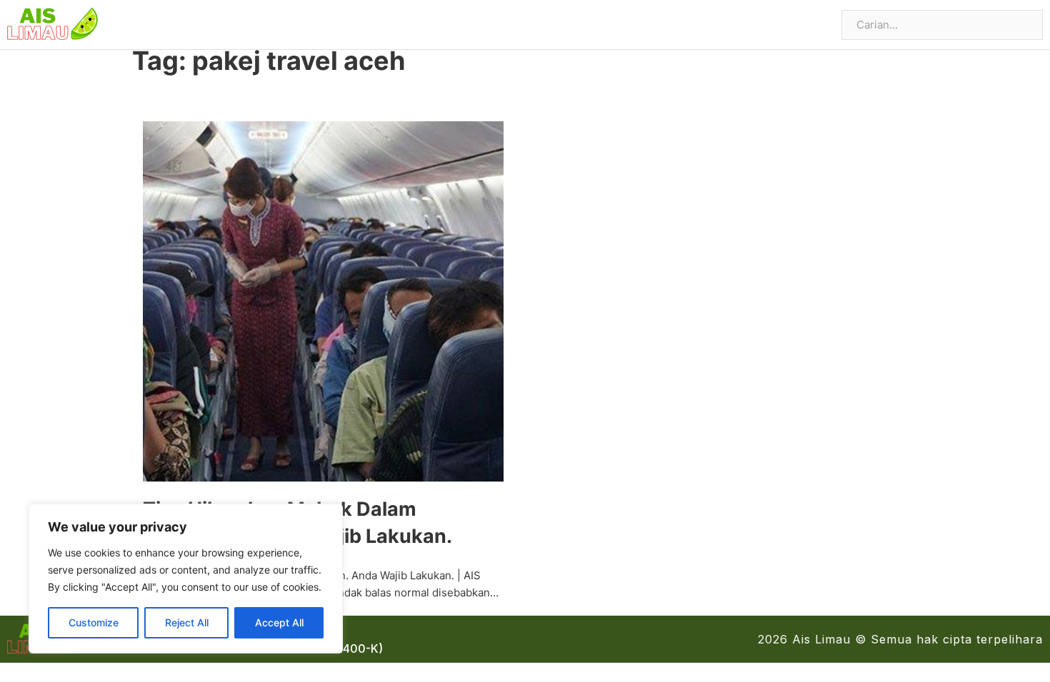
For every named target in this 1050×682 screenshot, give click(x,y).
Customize (94, 622)
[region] (186, 578)
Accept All (279, 622)
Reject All (187, 622)
